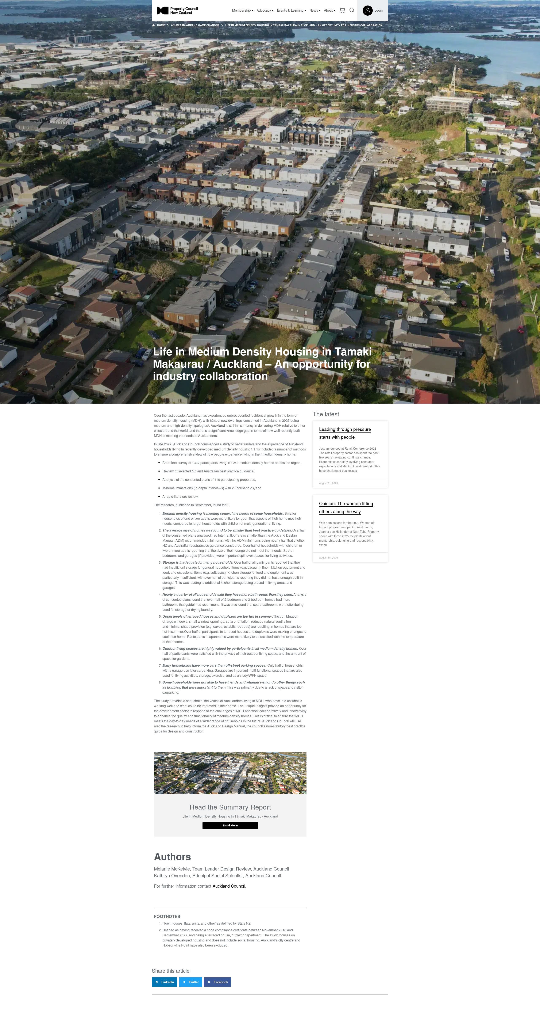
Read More (230, 825)
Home (161, 25)
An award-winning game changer (195, 25)
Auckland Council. (229, 886)
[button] (164, 982)
